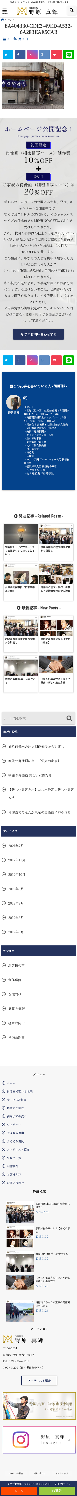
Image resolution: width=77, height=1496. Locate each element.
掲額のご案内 (15, 1108)
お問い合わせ (15, 1183)
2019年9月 (16, 888)
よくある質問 (15, 1141)
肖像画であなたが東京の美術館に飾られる (39, 812)
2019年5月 (16, 932)
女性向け (14, 994)
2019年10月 (16, 874)
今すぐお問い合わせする (39, 334)
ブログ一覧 (14, 1158)
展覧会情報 (16, 1008)
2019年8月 (16, 903)
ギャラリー (14, 1125)
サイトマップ (62, 1473)
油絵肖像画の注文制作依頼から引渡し (36, 746)
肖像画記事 (16, 1037)
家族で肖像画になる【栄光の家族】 (34, 760)
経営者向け (16, 1023)
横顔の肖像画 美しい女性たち (30, 775)
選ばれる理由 (15, 1133)
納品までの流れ (17, 1116)
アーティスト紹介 (18, 1149)
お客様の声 (16, 965)
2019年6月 (16, 917)
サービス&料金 (16, 1100)
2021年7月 (16, 845)
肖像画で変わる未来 (20, 1091)
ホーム (11, 1083)
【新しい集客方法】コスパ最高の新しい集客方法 (41, 793)
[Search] (69, 718)
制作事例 (14, 979)
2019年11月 (16, 860)
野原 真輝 (13, 412)
